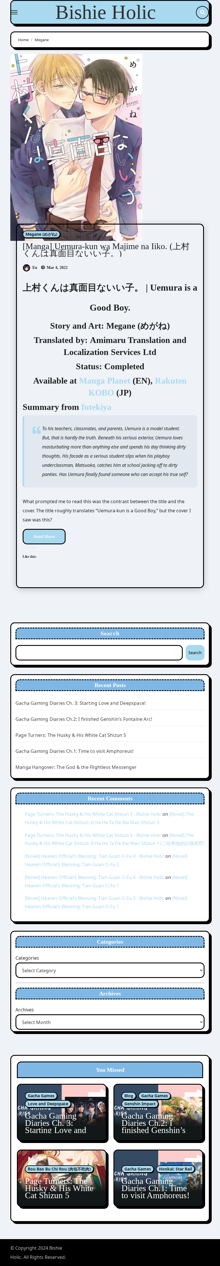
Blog (128, 1095)
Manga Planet (104, 380)
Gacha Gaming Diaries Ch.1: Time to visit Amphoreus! (74, 751)
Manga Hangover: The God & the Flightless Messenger (76, 767)
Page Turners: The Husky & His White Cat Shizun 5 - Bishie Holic (93, 814)
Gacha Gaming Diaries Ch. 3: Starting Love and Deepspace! (80, 703)
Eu (34, 267)
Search (110, 633)
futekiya (96, 407)
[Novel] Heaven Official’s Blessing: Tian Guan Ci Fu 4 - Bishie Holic (94, 856)
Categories (27, 958)
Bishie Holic (105, 12)
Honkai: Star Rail (175, 1169)
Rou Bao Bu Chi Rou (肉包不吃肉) (59, 1169)
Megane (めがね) (41, 234)
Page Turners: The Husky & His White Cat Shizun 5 (70, 735)
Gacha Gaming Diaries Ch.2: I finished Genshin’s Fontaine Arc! (83, 719)
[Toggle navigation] (14, 12)
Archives (24, 1010)
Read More (44, 536)
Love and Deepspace (48, 1103)
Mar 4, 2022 (57, 267)
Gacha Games (41, 1095)
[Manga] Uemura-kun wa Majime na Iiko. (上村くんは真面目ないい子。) (106, 249)
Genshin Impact (140, 1103)
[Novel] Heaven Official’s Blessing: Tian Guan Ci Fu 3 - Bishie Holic (94, 898)
